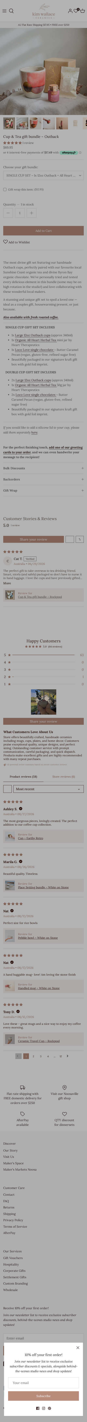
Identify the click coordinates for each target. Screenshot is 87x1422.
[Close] (77, 1347)
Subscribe (43, 1396)
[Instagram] (43, 1408)
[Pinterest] (49, 1408)
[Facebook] (37, 1408)
